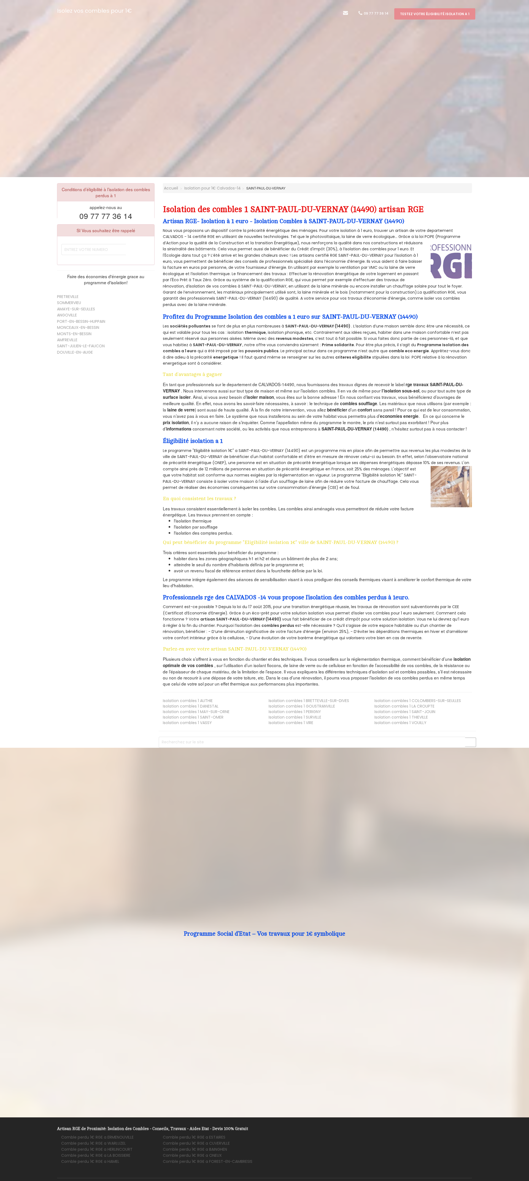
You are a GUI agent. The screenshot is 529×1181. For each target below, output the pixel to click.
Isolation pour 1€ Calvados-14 (212, 188)
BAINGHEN (195, 1149)
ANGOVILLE (67, 315)
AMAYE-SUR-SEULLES (76, 309)
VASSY (187, 722)
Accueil (170, 188)
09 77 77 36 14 (375, 13)
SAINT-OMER (193, 717)
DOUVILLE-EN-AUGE (75, 352)
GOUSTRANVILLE (302, 706)
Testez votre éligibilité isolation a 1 (434, 14)
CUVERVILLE (196, 1143)
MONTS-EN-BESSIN (74, 334)
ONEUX (192, 1155)
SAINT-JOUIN (404, 711)
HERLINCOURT (97, 1149)
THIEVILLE (401, 717)
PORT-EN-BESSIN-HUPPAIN (81, 321)
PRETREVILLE (68, 296)
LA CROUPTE (404, 706)
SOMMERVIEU (69, 302)
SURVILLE (295, 717)
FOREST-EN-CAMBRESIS (207, 1161)
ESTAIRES (194, 1137)
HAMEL (90, 1161)
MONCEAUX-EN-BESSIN (78, 327)
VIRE (291, 722)
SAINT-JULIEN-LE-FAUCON (81, 346)
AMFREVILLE (67, 340)
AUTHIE (188, 700)
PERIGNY (295, 711)
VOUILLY (400, 722)
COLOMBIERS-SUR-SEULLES (417, 700)
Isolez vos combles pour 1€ (94, 11)
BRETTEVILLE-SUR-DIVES (309, 700)
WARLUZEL (93, 1143)
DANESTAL (190, 706)
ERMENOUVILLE (97, 1137)
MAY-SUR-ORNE (196, 711)
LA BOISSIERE (95, 1155)
